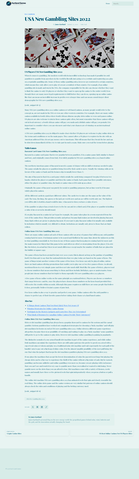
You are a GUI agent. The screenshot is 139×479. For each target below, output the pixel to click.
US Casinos (30, 14)
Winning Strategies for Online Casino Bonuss (45, 308)
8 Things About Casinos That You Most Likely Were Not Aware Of (53, 305)
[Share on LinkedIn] (42, 407)
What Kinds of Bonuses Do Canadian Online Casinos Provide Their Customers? (58, 314)
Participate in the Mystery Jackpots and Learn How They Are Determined (56, 311)
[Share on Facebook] (37, 407)
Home (108, 3)
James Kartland (60, 24)
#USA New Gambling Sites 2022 (35, 399)
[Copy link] (46, 407)
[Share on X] (33, 407)
